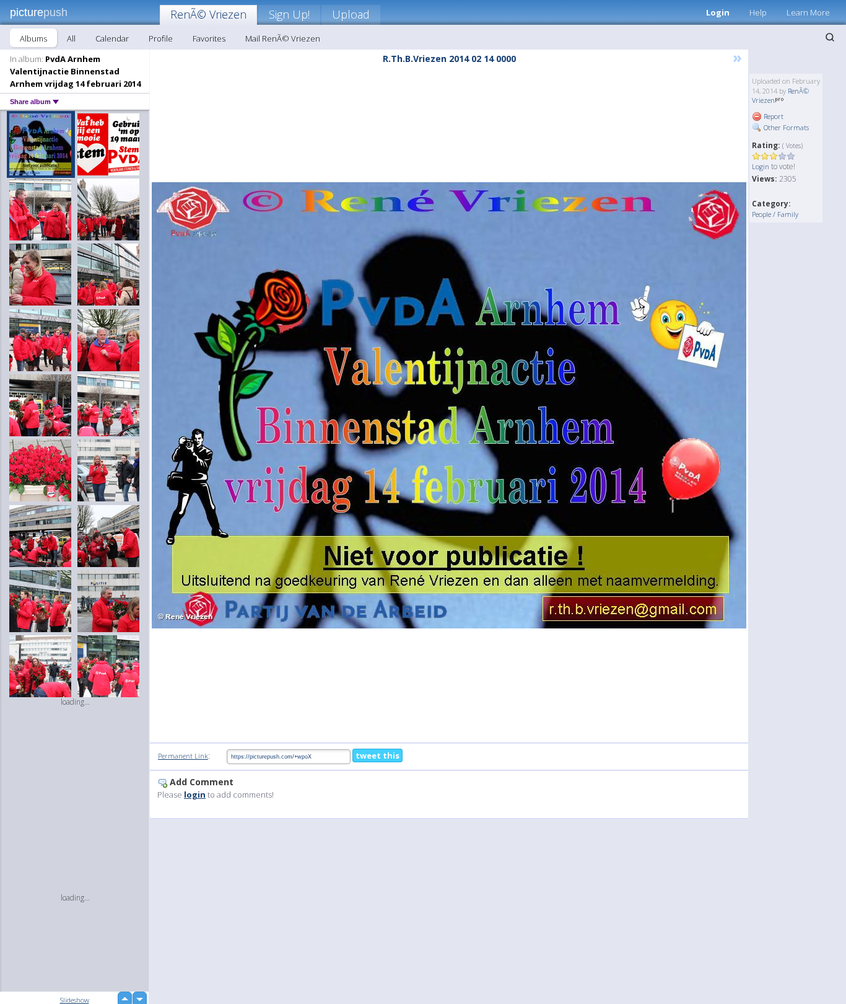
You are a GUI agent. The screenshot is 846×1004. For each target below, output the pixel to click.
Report (772, 116)
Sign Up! (289, 14)
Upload (351, 14)
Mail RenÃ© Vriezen (282, 38)
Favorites (209, 38)
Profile (161, 38)
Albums (33, 38)
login (195, 794)
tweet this (377, 755)
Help (758, 12)
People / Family (775, 214)
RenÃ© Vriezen (208, 14)
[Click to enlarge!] (449, 405)
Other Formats (785, 127)
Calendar (112, 38)
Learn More (808, 12)
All (71, 38)
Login (718, 12)
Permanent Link (183, 755)
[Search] (830, 37)
